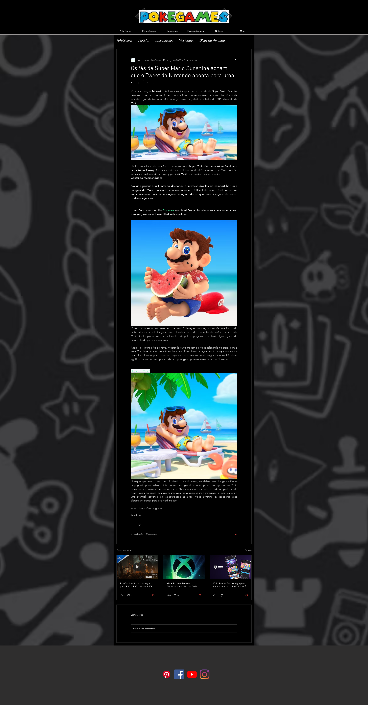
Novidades (186, 40)
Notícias (144, 40)
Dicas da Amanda (212, 40)
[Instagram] (204, 674)
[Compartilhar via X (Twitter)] (139, 525)
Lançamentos (164, 40)
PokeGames (124, 40)
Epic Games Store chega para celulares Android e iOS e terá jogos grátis (229, 585)
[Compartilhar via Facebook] (132, 525)
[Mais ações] (235, 60)
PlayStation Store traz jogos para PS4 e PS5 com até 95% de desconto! (136, 585)
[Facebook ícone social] (179, 674)
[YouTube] (192, 674)
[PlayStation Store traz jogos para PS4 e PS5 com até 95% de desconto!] (137, 567)
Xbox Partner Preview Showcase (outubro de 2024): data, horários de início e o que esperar (183, 585)
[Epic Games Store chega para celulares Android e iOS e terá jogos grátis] (230, 567)
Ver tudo (248, 550)
